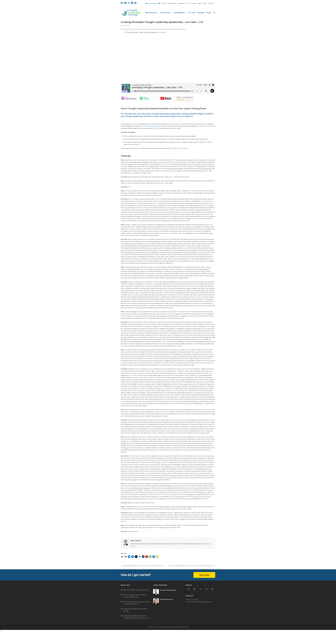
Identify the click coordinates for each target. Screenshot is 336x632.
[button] (214, 12)
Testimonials (181, 3)
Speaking (173, 3)
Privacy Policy (185, 627)
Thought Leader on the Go (180, 148)
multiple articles (175, 124)
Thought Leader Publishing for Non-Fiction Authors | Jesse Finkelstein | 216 (191, 566)
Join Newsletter (152, 3)
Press (187, 3)
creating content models (205, 126)
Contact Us (164, 3)
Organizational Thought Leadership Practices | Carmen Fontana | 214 (142, 566)
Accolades (193, 3)
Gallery (200, 3)
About (205, 3)
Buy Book (211, 3)
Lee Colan (134, 124)
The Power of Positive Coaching (150, 126)
